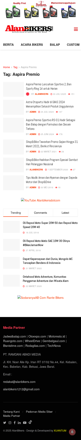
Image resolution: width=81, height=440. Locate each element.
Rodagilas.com (35, 346)
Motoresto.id (57, 336)
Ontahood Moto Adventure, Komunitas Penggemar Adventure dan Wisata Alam (46, 279)
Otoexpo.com (37, 336)
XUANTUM (60, 430)
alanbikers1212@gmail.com (21, 389)
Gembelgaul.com (54, 341)
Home (6, 67)
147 (60, 111)
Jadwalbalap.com (14, 336)
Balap (55, 44)
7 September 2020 (57, 169)
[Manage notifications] (72, 432)
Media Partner (11, 416)
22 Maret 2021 (48, 151)
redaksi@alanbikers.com (19, 382)
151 (72, 94)
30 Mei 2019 (46, 187)
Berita (8, 44)
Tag (15, 67)
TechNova (54, 346)
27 (73, 169)
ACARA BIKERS (32, 44)
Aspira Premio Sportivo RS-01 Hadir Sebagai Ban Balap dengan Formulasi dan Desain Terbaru (50, 124)
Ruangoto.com (12, 341)
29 (62, 151)
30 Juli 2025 (59, 94)
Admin (32, 111)
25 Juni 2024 (47, 134)
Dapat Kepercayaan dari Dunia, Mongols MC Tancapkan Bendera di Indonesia (48, 261)
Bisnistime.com (13, 346)
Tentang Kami (11, 411)
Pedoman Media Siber (39, 411)
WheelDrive (32, 341)
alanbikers (41, 94)
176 (60, 134)
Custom (73, 44)
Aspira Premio (29, 67)
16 (58, 187)
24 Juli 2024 (47, 111)
